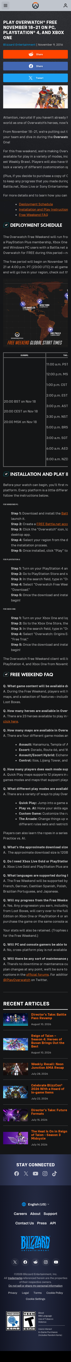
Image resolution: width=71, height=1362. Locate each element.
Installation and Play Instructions (44, 209)
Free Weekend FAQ (33, 215)
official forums (37, 975)
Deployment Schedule (36, 204)
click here (10, 721)
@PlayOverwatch (16, 980)
